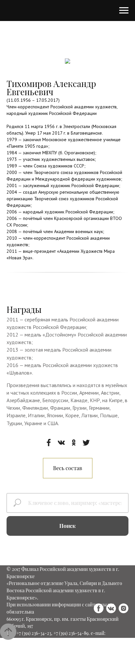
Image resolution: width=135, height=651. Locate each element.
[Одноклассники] (73, 442)
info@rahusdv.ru (24, 640)
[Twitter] (86, 442)
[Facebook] (48, 442)
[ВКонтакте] (61, 442)
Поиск (67, 525)
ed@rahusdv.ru (58, 647)
